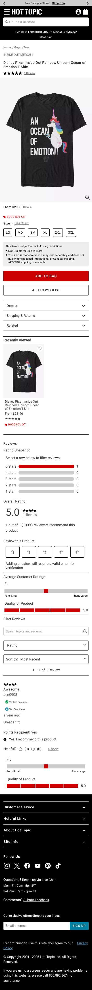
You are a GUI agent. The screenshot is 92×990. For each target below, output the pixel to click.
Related (12, 326)
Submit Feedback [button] (36, 900)
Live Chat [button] (49, 880)
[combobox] (46, 21)
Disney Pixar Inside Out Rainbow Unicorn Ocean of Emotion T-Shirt (22, 405)
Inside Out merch (17, 54)
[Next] (88, 3)
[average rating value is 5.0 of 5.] (13, 73)
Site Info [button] (11, 841)
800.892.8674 (59, 975)
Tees (26, 47)
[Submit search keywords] (6, 21)
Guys (17, 47)
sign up (79, 925)
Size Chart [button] (22, 223)
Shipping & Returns (21, 316)
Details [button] (27, 207)
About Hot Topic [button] (17, 830)
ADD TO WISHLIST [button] (46, 290)
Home (7, 47)
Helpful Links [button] (15, 818)
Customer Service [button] (19, 807)
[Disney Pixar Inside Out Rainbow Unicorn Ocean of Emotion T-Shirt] (23, 371)
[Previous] (4, 3)
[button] (6, 12)
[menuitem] (85, 12)
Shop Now (58, 3)
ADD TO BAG (46, 276)
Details (12, 306)
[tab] (46, 140)
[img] (6, 865)
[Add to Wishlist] (40, 348)
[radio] (7, 232)
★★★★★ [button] (13, 419)
